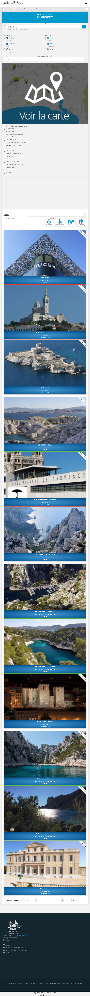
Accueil (7, 945)
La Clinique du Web (20, 935)
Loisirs (10, 49)
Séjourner (52, 49)
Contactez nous (10, 953)
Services (11, 38)
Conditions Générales (21, 983)
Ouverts (49, 222)
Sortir (51, 44)
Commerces (12, 44)
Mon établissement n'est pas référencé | (59, 983)
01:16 (16, 126)
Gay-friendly (80, 225)
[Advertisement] (17, 193)
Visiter (51, 38)
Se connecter (77, 983)
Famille (70, 225)
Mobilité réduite (60, 225)
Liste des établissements (14, 947)
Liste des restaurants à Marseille (16, 950)
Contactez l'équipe (37, 983)
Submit (84, 26)
